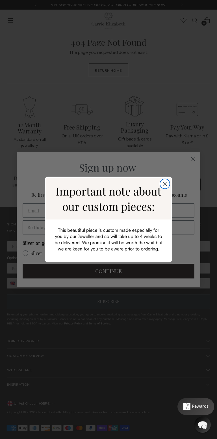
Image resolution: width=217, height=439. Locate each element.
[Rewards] (195, 406)
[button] (202, 424)
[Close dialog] (165, 184)
